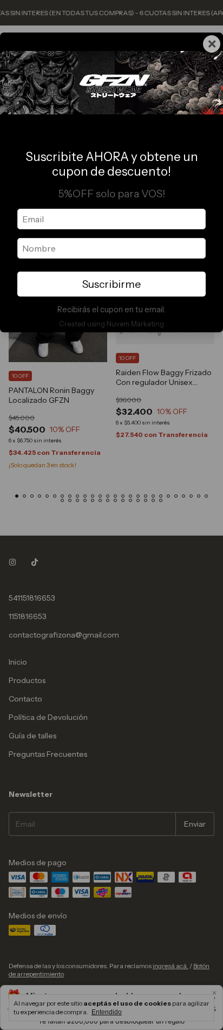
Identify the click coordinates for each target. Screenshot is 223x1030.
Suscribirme (111, 284)
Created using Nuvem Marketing (111, 324)
